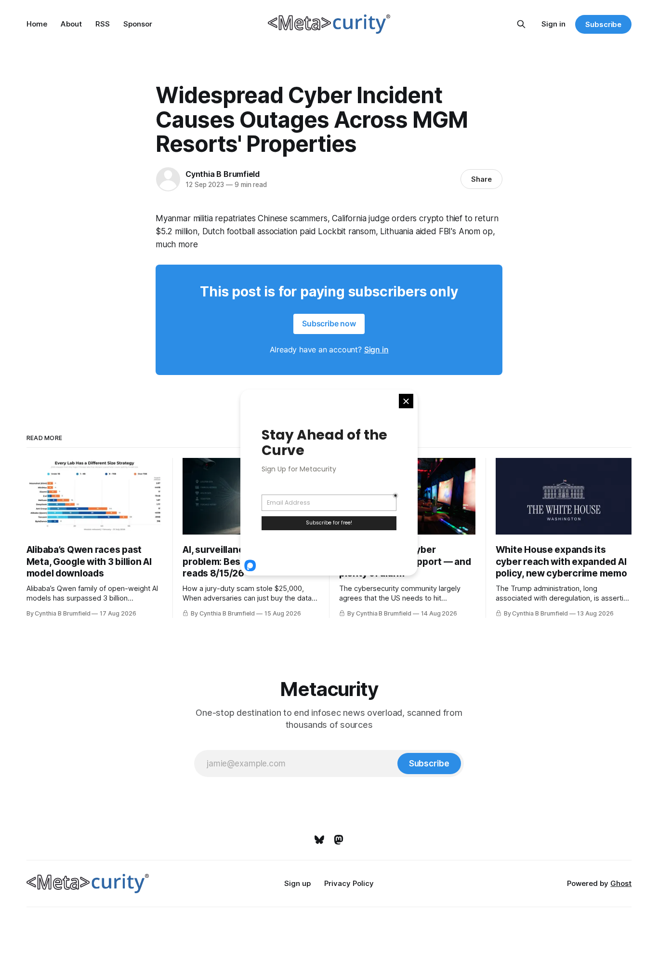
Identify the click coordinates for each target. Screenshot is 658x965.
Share (481, 179)
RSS (102, 23)
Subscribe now (329, 323)
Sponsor (137, 23)
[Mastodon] (338, 839)
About (71, 23)
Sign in (553, 23)
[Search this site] (521, 24)
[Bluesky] (319, 839)
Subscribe (603, 24)
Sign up (297, 883)
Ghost (621, 883)
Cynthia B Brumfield (222, 174)
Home (36, 23)
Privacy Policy (349, 883)
